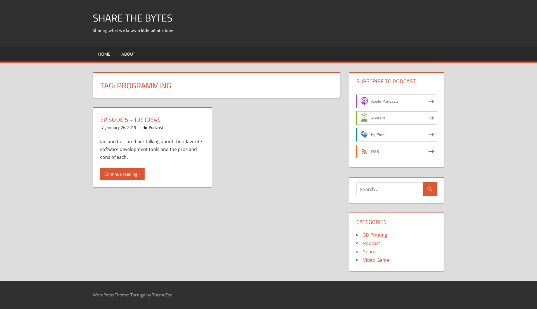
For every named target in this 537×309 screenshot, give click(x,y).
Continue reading (120, 174)
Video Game (376, 260)
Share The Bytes (133, 17)
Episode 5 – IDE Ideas (130, 119)
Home (104, 54)
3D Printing (375, 235)
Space (369, 251)
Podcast (156, 127)
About (128, 54)
